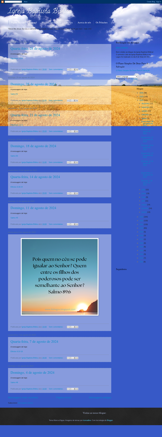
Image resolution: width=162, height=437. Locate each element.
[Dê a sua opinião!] (70, 69)
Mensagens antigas (100, 397)
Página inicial (17, 22)
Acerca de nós (84, 22)
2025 (141, 97)
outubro (145, 111)
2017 (141, 239)
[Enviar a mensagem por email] (68, 69)
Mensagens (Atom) (25, 403)
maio (144, 197)
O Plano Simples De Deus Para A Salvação (133, 70)
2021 (141, 224)
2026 (141, 93)
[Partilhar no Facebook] (75, 69)
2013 (141, 254)
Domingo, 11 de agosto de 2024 (33, 207)
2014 (141, 251)
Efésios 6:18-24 (17, 187)
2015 (141, 247)
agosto (144, 118)
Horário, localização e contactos (57, 22)
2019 (141, 232)
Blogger (110, 420)
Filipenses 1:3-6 (17, 58)
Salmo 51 (14, 94)
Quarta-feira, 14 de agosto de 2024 (35, 176)
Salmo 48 (14, 382)
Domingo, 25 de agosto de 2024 (33, 84)
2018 (141, 235)
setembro (145, 115)
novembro (146, 107)
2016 (141, 243)
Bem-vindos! (122, 47)
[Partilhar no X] (72, 69)
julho (144, 190)
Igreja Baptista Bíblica (40, 11)
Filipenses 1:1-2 (17, 125)
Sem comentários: (56, 69)
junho (144, 193)
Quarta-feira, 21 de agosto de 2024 (35, 114)
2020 (141, 228)
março (144, 205)
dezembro (146, 103)
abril (143, 201)
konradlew (87, 420)
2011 (141, 262)
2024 (141, 100)
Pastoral (33, 22)
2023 (141, 217)
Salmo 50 (14, 156)
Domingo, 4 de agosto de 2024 (32, 372)
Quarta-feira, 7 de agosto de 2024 (34, 341)
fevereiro (145, 208)
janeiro (144, 212)
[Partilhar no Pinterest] (77, 69)
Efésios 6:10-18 (17, 351)
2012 (141, 258)
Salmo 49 (14, 218)
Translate (134, 79)
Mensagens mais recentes (23, 397)
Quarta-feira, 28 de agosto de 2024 (35, 48)
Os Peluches (102, 22)
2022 (141, 221)
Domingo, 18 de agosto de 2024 (33, 145)
